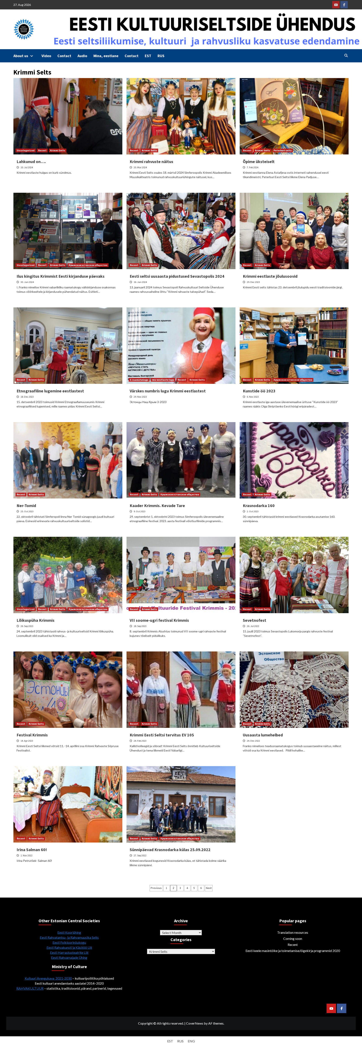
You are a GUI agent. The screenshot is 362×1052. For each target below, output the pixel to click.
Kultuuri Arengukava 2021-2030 (48, 978)
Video (46, 55)
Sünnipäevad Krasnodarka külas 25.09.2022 (170, 849)
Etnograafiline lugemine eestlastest (50, 390)
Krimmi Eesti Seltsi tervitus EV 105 (162, 734)
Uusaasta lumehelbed (263, 734)
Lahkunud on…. (31, 161)
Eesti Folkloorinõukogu (69, 942)
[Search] (346, 55)
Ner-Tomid (26, 505)
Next (209, 888)
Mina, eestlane (105, 55)
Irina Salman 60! (32, 849)
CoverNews (194, 1023)
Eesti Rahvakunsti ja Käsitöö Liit (69, 947)
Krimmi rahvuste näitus (151, 161)
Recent (42, 150)
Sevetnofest (254, 620)
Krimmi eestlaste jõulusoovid (270, 276)
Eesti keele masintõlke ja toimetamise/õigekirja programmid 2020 (293, 951)
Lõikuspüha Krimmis (35, 620)
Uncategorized (26, 150)
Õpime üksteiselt (259, 161)
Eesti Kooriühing (69, 932)
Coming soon (292, 938)
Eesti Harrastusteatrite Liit (69, 952)
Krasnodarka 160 (259, 505)
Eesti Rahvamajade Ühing (69, 958)
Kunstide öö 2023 (259, 390)
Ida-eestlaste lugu (163, 379)
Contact (64, 55)
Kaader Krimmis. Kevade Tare (157, 505)
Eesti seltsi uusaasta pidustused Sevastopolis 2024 (177, 276)
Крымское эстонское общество (88, 265)
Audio (82, 55)
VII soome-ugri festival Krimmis (159, 620)
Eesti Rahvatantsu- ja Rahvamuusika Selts (69, 937)
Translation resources (292, 932)
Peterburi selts (283, 150)
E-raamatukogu (139, 379)
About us (20, 55)
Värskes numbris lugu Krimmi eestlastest (168, 390)
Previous (156, 888)
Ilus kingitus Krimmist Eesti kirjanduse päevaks (61, 276)
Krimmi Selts (57, 150)
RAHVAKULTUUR (30, 988)
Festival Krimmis (32, 734)
